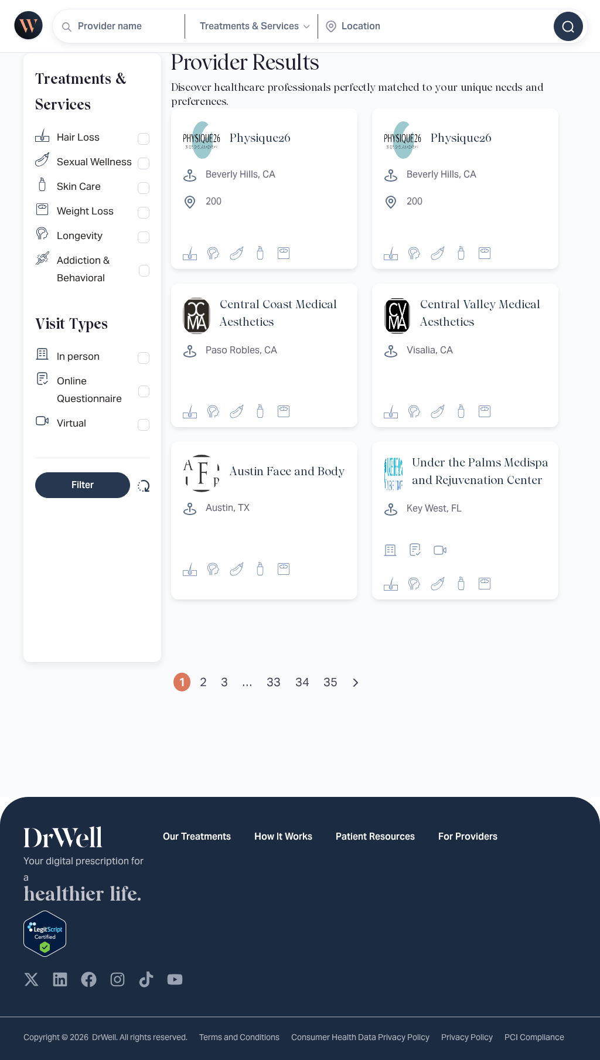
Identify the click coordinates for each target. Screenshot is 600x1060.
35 (330, 682)
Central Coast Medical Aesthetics (278, 313)
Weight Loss (85, 210)
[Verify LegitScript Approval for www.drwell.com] (44, 932)
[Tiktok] (146, 979)
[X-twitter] (31, 979)
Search (568, 26)
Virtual (71, 423)
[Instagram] (117, 979)
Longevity (80, 235)
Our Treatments (197, 836)
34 (302, 682)
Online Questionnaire (89, 389)
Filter (82, 485)
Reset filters (142, 485)
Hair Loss (78, 137)
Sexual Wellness (94, 161)
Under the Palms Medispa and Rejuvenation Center (480, 472)
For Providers (467, 836)
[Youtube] (175, 979)
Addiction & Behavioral (83, 269)
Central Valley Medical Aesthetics (480, 313)
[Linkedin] (60, 979)
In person (78, 356)
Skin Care (79, 186)
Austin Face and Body (287, 472)
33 (274, 682)
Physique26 (260, 138)
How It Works (283, 836)
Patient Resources (375, 836)
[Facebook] (89, 979)
